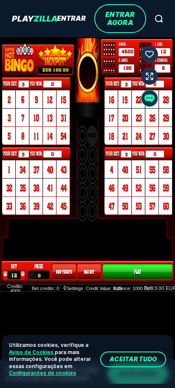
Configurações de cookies (42, 373)
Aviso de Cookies (32, 352)
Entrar (71, 18)
